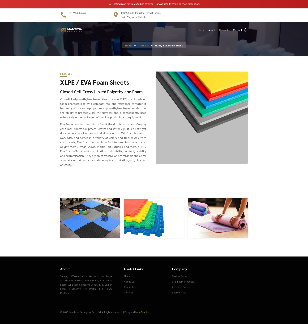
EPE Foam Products (183, 281)
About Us (129, 281)
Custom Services (181, 276)
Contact (237, 30)
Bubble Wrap (179, 292)
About (211, 30)
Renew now (161, 3)
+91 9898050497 (77, 12)
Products (224, 30)
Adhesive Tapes (181, 287)
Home (201, 30)
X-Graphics (144, 312)
